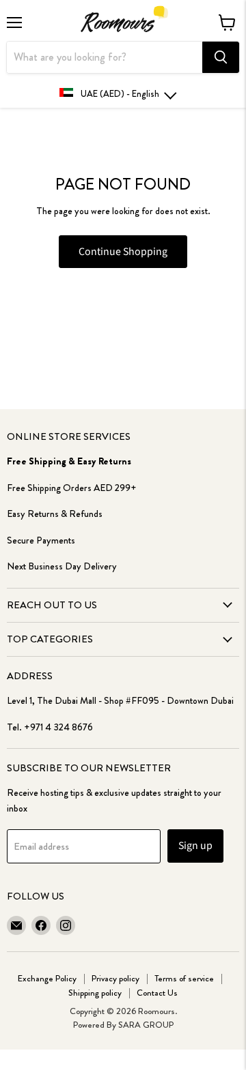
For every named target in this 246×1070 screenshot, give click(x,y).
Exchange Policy (47, 978)
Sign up (195, 845)
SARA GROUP (146, 1024)
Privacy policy (115, 978)
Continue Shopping (123, 251)
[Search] (220, 57)
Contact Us (157, 992)
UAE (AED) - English (120, 93)
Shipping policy (95, 992)
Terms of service (184, 978)
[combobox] (104, 57)
